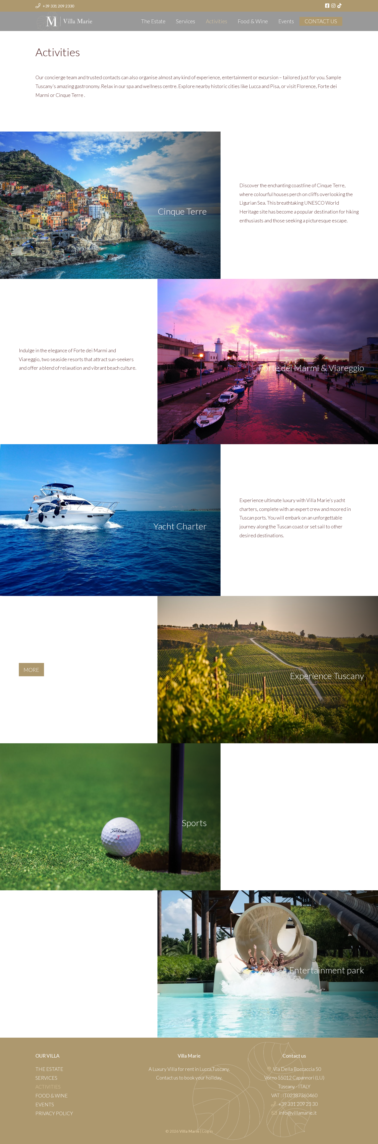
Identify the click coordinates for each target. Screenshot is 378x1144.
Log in (207, 1131)
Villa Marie (48, 19)
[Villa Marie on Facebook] (327, 6)
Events (286, 21)
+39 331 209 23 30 (298, 1104)
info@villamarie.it (298, 1113)
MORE (31, 669)
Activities (216, 21)
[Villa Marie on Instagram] (333, 6)
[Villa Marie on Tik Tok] (340, 6)
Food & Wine (253, 21)
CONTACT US (321, 21)
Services (185, 21)
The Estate (153, 21)
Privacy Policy (54, 1113)
